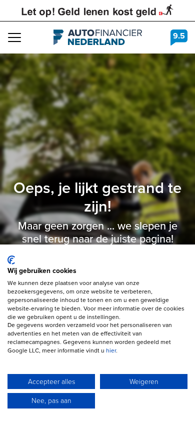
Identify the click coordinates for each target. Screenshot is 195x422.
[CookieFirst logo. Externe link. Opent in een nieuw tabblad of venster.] (11, 260)
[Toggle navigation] (15, 37)
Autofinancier (98, 38)
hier (111, 350)
